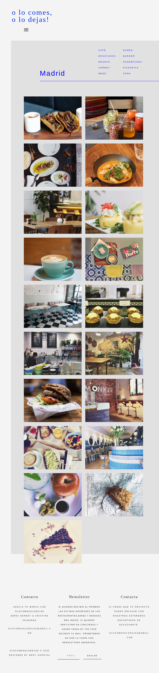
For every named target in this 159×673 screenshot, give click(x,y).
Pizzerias (131, 68)
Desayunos (107, 56)
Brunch (104, 62)
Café (102, 50)
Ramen (128, 50)
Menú (102, 73)
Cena (127, 73)
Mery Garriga (39, 655)
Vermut (104, 68)
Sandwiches (132, 62)
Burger (129, 56)
